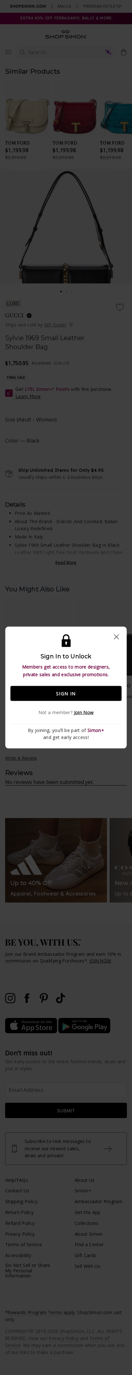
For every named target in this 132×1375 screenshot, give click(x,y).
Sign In (66, 693)
